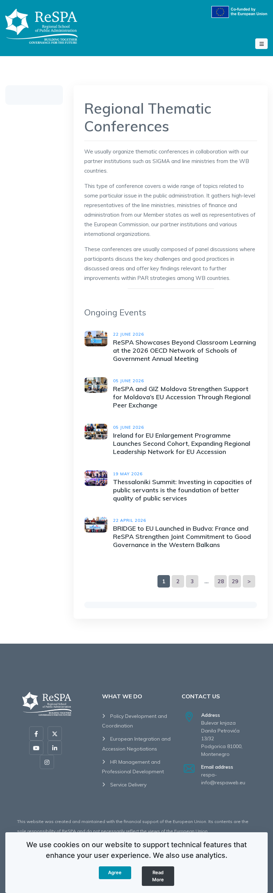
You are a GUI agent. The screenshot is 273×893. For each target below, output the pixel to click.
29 (235, 581)
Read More (158, 876)
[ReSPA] (41, 25)
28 (221, 581)
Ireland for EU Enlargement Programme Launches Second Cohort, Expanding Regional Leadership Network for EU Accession (181, 443)
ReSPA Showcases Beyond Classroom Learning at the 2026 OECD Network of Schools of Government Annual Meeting (184, 350)
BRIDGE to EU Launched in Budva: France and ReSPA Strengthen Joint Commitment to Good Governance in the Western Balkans (182, 536)
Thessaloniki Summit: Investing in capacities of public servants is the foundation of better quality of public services (182, 490)
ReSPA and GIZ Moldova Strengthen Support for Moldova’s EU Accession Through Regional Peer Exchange (182, 397)
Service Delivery (127, 784)
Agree (115, 872)
